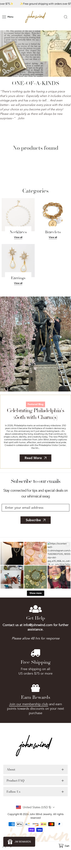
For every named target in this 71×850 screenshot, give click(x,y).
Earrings (18, 277)
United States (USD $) (37, 807)
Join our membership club (28, 704)
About (11, 769)
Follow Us (13, 791)
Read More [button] (33, 458)
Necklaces (18, 232)
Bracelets (53, 232)
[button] (63, 846)
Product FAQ (15, 780)
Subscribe (33, 520)
